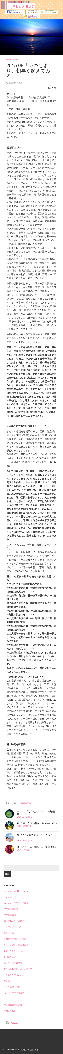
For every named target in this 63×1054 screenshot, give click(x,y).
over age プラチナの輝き (16, 903)
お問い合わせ (10, 1011)
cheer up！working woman (16, 891)
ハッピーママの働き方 (14, 993)
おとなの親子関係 (12, 987)
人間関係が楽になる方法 (15, 939)
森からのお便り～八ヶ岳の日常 (18, 969)
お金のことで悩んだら (14, 975)
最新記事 (27, 803)
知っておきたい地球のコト (16, 921)
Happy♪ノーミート (12, 897)
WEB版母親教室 (11, 909)
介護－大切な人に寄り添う (16, 945)
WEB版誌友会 (12, 59)
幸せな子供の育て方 (13, 963)
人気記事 (11, 803)
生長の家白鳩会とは (13, 1005)
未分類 (7, 981)
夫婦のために (10, 957)
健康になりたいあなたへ (15, 951)
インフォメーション (13, 927)
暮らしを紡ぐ (10, 933)
